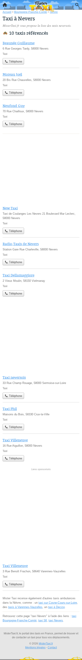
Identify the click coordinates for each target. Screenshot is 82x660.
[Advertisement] (41, 516)
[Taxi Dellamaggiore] (41, 280)
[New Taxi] (41, 215)
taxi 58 (42, 620)
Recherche (77, 5)
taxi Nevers (56, 620)
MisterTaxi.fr (46, 643)
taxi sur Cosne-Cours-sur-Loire (57, 602)
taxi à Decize (56, 607)
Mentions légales (35, 647)
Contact (52, 647)
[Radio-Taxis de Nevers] (41, 249)
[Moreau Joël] (41, 79)
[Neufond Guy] (41, 111)
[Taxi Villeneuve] (41, 445)
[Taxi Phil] (41, 414)
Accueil (5, 5)
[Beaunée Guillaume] (41, 48)
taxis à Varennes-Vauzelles (25, 607)
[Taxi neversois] (41, 382)
